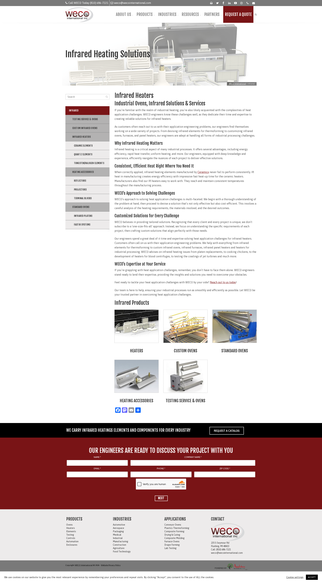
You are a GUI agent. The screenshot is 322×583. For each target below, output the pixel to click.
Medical (117, 534)
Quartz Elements (83, 154)
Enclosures (71, 544)
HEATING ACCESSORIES (136, 400)
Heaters (70, 528)
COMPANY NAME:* (193, 457)
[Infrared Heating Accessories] (136, 376)
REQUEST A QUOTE (238, 14)
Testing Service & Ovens (85, 119)
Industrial (118, 538)
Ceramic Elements (83, 145)
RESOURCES (190, 14)
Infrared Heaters (81, 136)
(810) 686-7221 (223, 549)
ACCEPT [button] (312, 577)
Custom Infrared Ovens (84, 128)
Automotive (119, 524)
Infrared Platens (83, 215)
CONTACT (217, 519)
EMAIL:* (97, 468)
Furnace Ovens (171, 541)
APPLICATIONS (175, 519)
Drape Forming (172, 544)
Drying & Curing (172, 534)
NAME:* (97, 457)
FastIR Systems (82, 224)
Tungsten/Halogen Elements (89, 163)
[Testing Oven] (185, 376)
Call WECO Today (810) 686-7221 (88, 2)
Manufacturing (120, 541)
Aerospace (118, 528)
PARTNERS (212, 14)
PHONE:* (161, 468)
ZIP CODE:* (225, 468)
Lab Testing (170, 548)
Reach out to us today (223, 282)
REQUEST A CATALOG (226, 430)
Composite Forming (174, 531)
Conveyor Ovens (172, 524)
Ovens (69, 524)
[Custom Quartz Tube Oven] (185, 326)
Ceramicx (203, 172)
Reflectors (80, 180)
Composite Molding (174, 538)
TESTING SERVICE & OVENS (185, 400)
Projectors (80, 189)
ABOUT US (123, 14)
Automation (72, 541)
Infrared (73, 110)
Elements (71, 531)
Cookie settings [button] (294, 577)
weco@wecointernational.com (132, 2)
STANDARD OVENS (234, 350)
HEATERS (136, 350)
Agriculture (118, 548)
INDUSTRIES (167, 14)
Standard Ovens (80, 207)
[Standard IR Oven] (234, 326)
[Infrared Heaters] (136, 326)
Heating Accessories (83, 172)
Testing (70, 534)
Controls (70, 538)
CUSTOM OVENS (185, 350)
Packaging (118, 531)
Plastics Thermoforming (176, 528)
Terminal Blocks (83, 198)
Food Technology (122, 551)
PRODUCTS (145, 14)
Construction (119, 544)
